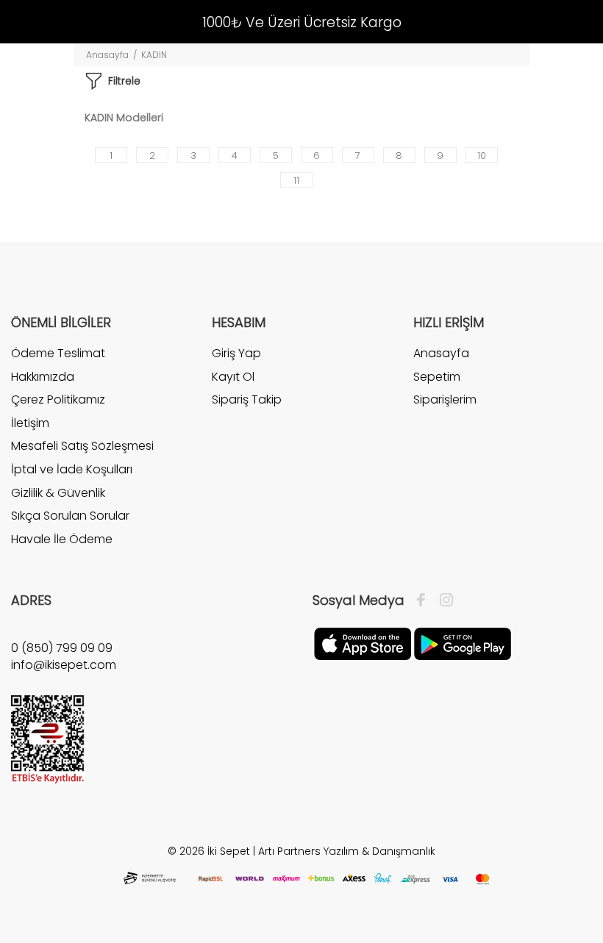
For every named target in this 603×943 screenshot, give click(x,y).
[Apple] (363, 643)
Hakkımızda (42, 376)
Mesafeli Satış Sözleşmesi (82, 445)
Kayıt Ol (233, 376)
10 (481, 155)
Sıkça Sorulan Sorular (70, 515)
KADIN (154, 55)
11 (296, 180)
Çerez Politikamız (58, 399)
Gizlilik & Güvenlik (58, 492)
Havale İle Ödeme (62, 539)
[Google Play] (463, 643)
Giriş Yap (236, 353)
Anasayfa (107, 55)
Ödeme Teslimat (58, 353)
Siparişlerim (445, 399)
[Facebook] (424, 600)
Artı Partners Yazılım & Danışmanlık (346, 851)
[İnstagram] (442, 600)
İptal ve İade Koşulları (71, 469)
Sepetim (436, 376)
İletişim (30, 423)
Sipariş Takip (247, 399)
